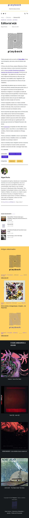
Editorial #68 (10, 224)
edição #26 (12, 161)
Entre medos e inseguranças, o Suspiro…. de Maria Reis (13, 307)
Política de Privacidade (17, 513)
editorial (20, 161)
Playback (15, 497)
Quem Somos (8, 511)
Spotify (8, 513)
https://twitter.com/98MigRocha (9, 202)
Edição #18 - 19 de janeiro (7, 274)
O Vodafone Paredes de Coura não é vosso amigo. (16, 230)
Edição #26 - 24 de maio (6, 19)
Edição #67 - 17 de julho (6, 332)
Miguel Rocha (4, 26)
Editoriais (15, 19)
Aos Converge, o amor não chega (14, 235)
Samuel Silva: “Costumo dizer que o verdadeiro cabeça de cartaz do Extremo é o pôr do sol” (17, 218)
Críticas (3, 302)
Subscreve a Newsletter (17, 511)
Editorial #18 (4, 278)
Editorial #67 (4, 336)
